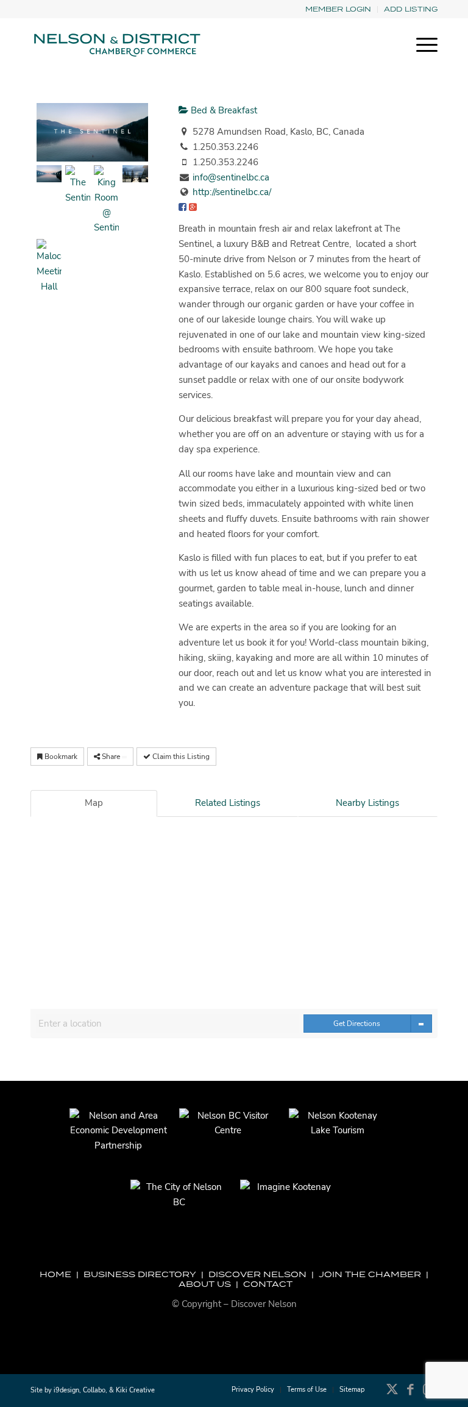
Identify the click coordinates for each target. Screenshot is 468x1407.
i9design (66, 1390)
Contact (267, 1283)
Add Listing (411, 8)
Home (55, 1274)
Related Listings (227, 803)
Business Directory (139, 1274)
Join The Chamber (370, 1274)
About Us (205, 1283)
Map (94, 803)
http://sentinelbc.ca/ (232, 192)
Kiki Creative (135, 1390)
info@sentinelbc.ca (231, 177)
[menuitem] (338, 9)
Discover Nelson (257, 1274)
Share (111, 756)
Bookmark (60, 756)
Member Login (338, 8)
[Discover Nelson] (115, 45)
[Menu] (421, 45)
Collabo (94, 1390)
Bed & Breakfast (222, 110)
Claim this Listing (180, 756)
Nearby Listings (367, 803)
